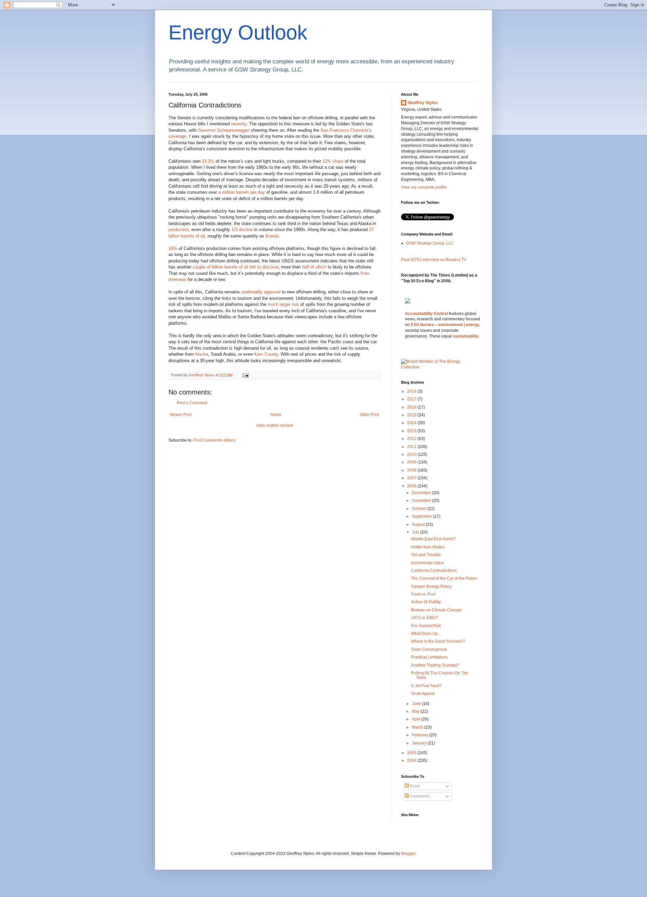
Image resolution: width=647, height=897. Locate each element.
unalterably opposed (260, 291)
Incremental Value (427, 562)
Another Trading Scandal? (435, 665)
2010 (412, 454)
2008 (412, 470)
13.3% (208, 161)
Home (275, 414)
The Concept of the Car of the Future (444, 578)
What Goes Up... (426, 633)
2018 (412, 391)
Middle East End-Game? (433, 539)
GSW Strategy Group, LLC (430, 243)
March (418, 727)
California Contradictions (434, 570)
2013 (412, 430)
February (420, 735)
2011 (412, 446)
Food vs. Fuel (423, 594)
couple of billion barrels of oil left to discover (235, 266)
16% (172, 248)
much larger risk (284, 304)
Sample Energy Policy (431, 586)
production (178, 229)
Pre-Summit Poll (426, 625)
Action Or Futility (426, 602)
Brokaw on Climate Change (436, 610)
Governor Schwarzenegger (224, 130)
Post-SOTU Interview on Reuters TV (433, 259)
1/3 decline (242, 229)
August (419, 524)
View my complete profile (424, 187)
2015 (412, 415)
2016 (412, 407)
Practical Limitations (429, 657)
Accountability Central (426, 313)
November (422, 500)
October (419, 508)
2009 (412, 462)
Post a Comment (192, 403)
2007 (412, 478)
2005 (412, 752)
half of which (314, 266)
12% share (332, 161)
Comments (419, 796)
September (422, 516)
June (417, 703)
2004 (412, 760)
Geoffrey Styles (423, 102)
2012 (412, 438)
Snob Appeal (423, 693)
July (416, 532)
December (422, 492)
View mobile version (274, 425)
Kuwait (272, 235)
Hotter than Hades (427, 547)
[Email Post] (245, 375)
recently (238, 123)
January (420, 743)
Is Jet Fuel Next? (426, 685)
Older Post (369, 414)
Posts (414, 786)
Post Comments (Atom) (214, 440)
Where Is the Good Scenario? (438, 641)
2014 (412, 422)
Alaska (201, 354)
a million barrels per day (241, 192)
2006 (412, 486)
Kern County (266, 354)
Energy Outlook (237, 32)
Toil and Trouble (426, 554)
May (416, 711)
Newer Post (180, 414)
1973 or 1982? (424, 617)
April (416, 719)
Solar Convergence (429, 649)
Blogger (408, 853)
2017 (412, 399)
